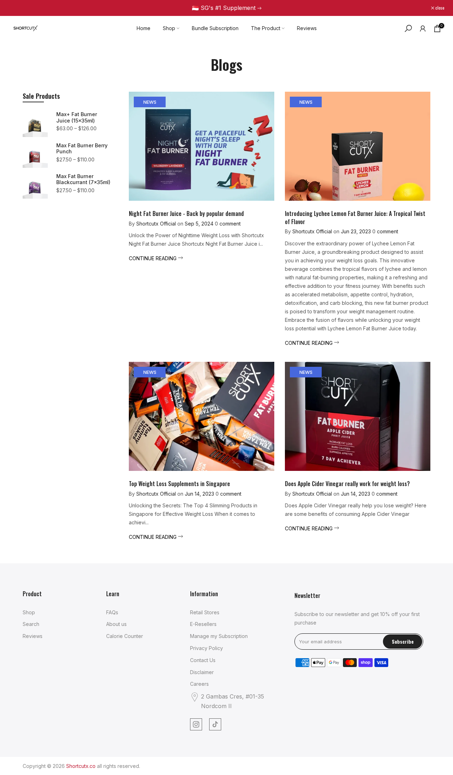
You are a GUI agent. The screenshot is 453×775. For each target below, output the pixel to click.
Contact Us (203, 660)
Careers (199, 684)
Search (31, 624)
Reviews (307, 28)
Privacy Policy (206, 648)
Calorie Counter (124, 636)
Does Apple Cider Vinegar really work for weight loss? (347, 483)
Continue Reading (153, 258)
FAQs (112, 612)
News (149, 102)
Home (143, 28)
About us (116, 624)
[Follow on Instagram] (196, 724)
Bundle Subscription (215, 28)
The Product (265, 28)
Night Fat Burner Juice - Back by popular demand (186, 213)
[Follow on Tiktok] (215, 724)
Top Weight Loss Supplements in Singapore (179, 483)
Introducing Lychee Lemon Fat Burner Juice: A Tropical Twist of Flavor (355, 217)
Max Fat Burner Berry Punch (82, 148)
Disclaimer (202, 672)
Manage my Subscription (219, 636)
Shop (169, 28)
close (17, 8)
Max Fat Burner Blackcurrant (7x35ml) (83, 179)
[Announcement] (226, 8)
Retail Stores (204, 612)
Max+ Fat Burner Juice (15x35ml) (76, 117)
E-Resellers (203, 624)
